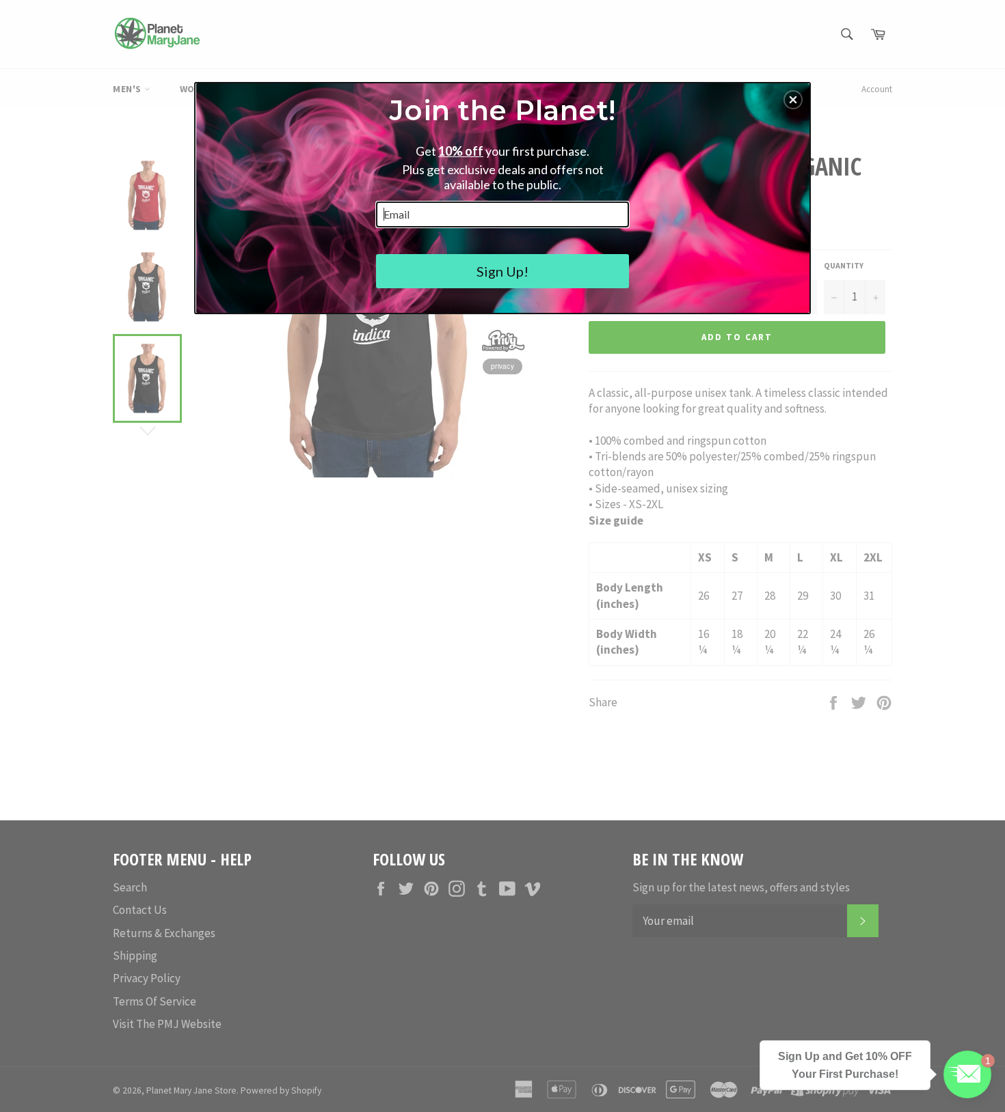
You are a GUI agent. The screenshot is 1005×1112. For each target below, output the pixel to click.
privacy (502, 366)
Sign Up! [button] (502, 271)
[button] (793, 100)
